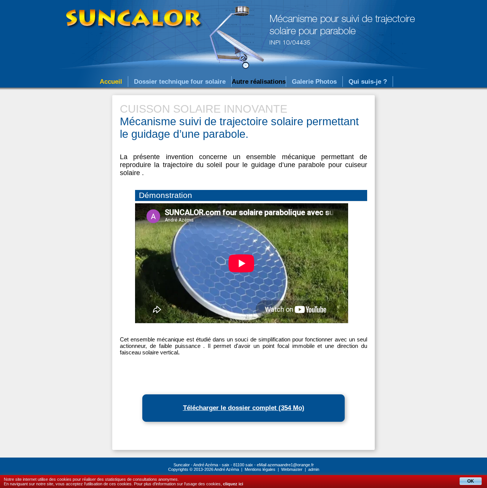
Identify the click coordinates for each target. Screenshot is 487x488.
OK (470, 481)
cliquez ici (233, 484)
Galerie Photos (314, 81)
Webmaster (291, 469)
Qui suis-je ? (368, 81)
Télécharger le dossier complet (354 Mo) (243, 407)
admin (313, 469)
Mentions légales (260, 469)
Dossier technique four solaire (180, 81)
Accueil (111, 81)
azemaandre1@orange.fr (290, 464)
